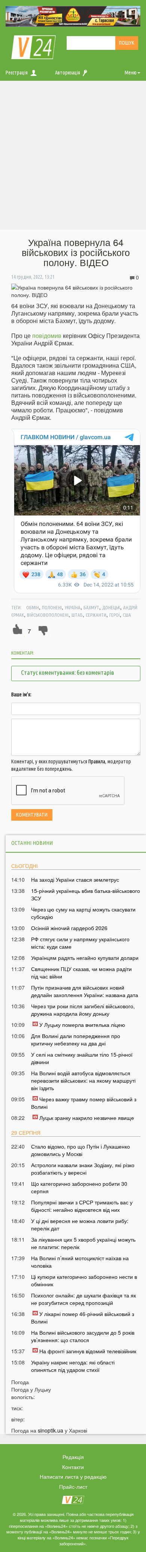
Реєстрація (17, 73)
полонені (52, 607)
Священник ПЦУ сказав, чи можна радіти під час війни (81, 972)
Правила (96, 761)
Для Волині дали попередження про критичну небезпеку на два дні (75, 1039)
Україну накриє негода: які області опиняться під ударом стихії (73, 1365)
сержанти (96, 614)
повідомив (46, 335)
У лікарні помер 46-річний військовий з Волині (82, 1317)
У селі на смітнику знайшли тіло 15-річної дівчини (82, 1058)
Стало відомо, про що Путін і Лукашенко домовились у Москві (80, 1150)
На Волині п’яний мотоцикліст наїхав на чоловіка (80, 1261)
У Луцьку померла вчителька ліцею (82, 1024)
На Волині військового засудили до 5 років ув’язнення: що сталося (82, 1336)
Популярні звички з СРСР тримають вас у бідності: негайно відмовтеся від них (82, 1205)
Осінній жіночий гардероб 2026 (69, 928)
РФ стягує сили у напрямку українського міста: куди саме (80, 942)
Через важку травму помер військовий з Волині (83, 1102)
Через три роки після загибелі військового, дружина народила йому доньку (83, 1009)
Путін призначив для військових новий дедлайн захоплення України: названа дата (84, 991)
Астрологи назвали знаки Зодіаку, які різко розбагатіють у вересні (82, 1168)
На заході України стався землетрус (75, 879)
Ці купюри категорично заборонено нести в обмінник (84, 1280)
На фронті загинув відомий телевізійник (87, 1351)
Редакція (73, 1456)
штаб (77, 614)
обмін (32, 607)
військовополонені (48, 614)
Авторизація (67, 73)
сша (127, 614)
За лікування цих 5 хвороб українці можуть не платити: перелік (83, 1243)
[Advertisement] (73, 157)
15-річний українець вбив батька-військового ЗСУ (85, 894)
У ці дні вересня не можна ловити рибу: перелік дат (79, 1224)
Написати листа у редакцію (73, 1476)
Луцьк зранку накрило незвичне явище (86, 1117)
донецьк (111, 607)
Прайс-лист (73, 1486)
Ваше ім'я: (21, 694)
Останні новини (32, 843)
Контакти (73, 1466)
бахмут (91, 607)
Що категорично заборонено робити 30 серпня (79, 1187)
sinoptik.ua (50, 1430)
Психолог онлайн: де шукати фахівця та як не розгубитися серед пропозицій (83, 1298)
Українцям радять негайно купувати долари (85, 957)
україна (72, 607)
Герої (114, 614)
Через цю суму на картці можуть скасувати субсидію (83, 913)
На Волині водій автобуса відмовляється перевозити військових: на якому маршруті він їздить (83, 1080)
